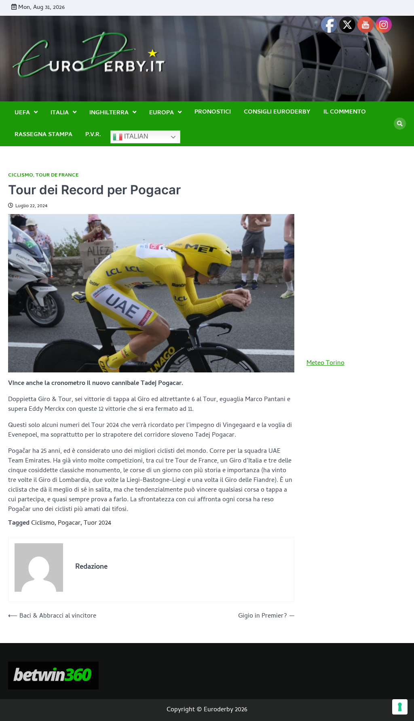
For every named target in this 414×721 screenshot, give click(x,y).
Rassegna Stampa (43, 135)
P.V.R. (93, 135)
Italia (60, 113)
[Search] (400, 124)
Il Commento (344, 112)
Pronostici (212, 112)
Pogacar (69, 523)
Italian (135, 136)
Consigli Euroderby (277, 112)
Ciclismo (20, 175)
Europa (161, 113)
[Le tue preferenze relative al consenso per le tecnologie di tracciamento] (400, 707)
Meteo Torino (325, 363)
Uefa (22, 113)
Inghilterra (109, 113)
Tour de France (57, 175)
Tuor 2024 (97, 523)
